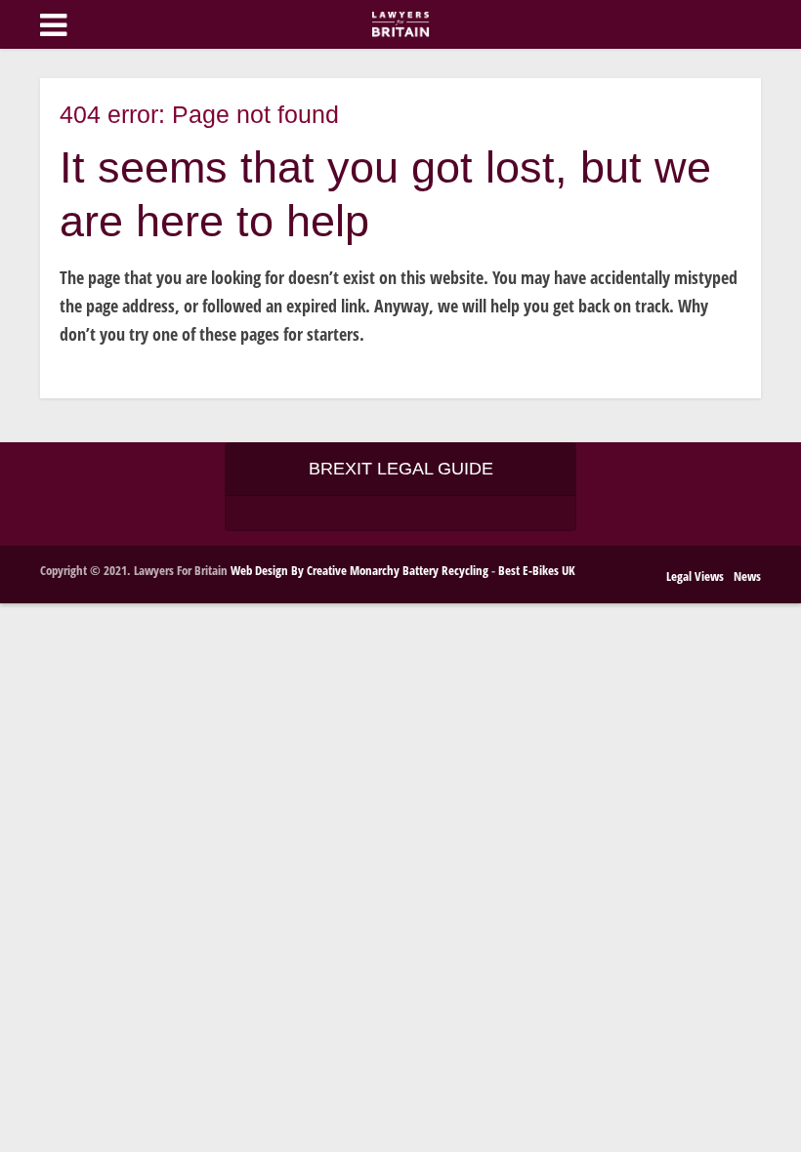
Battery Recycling (445, 570)
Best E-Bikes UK (536, 570)
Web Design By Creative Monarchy (315, 570)
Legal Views (695, 576)
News (747, 576)
